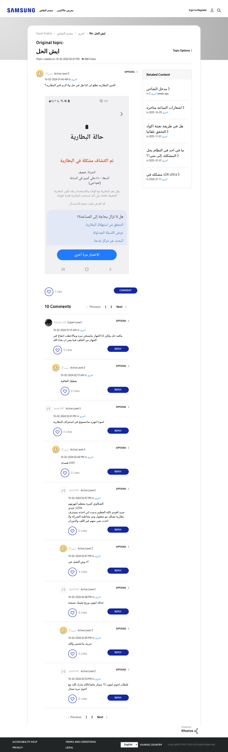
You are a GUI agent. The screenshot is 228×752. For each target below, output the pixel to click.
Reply (118, 348)
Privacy (17, 747)
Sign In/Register (198, 10)
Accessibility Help (24, 741)
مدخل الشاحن (156, 89)
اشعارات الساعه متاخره (164, 107)
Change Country (151, 744)
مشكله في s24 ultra (161, 174)
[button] (131, 72)
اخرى (74, 79)
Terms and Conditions (81, 741)
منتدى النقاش (46, 10)
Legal (69, 747)
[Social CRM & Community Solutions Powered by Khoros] (190, 729)
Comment (125, 290)
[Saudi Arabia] (21, 10)
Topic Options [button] (181, 50)
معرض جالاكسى (65, 10)
